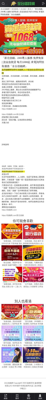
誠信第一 (21, 169)
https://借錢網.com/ (9, 109)
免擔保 (9, 169)
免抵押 (4, 169)
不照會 (15, 169)
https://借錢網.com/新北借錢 (13, 114)
